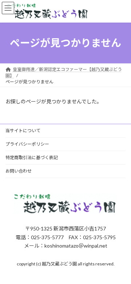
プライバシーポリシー (27, 144)
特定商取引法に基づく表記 (31, 157)
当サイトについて (22, 130)
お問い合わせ (18, 171)
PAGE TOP (120, 268)
